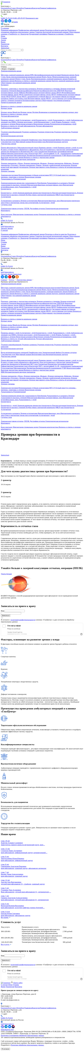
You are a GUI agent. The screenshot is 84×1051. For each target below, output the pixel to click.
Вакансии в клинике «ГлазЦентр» (61, 34)
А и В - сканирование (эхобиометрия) (69, 153)
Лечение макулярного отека (39, 167)
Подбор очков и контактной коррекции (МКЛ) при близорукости (50, 195)
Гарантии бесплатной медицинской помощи (52, 32)
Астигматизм (6, 197)
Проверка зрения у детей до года (70, 148)
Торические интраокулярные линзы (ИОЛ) (40, 95)
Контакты (4, 46)
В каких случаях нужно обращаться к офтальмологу (20, 150)
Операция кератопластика (49, 214)
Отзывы (4, 38)
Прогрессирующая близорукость (64, 193)
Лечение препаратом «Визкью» (36, 163)
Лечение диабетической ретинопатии (56, 165)
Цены (3, 36)
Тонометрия (43, 151)
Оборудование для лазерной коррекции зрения (18, 83)
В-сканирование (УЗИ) (58, 155)
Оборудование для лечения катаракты (56, 100)
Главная (4, 280)
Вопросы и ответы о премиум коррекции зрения (19, 106)
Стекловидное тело (8, 142)
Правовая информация (9, 30)
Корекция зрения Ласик (70, 75)
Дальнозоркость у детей (62, 120)
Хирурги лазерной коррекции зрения (65, 81)
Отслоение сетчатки (69, 140)
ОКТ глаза (34, 151)
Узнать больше (6, 574)
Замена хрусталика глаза (18, 98)
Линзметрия (31, 155)
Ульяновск (28, 8)
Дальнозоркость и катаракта (57, 183)
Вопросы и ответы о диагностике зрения (39, 157)
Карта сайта (17, 983)
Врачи (3, 42)
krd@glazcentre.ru (7, 226)
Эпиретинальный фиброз (52, 140)
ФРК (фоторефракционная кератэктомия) (45, 75)
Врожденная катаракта (24, 124)
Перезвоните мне (31, 18)
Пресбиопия (42, 183)
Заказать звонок (7, 228)
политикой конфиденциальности (23, 620)
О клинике (5, 28)
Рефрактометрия (7, 153)
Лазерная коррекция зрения (11, 71)
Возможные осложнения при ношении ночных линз (58, 112)
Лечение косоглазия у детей (27, 122)
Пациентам (5, 44)
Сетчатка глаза (6, 205)
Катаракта (4, 85)
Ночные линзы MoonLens (10, 112)
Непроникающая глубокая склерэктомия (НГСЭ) (36, 175)
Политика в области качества (56, 30)
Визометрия (25, 151)
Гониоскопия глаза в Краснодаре (26, 153)
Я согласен (5, 1049)
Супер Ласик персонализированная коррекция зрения (21, 77)
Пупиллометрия (7, 155)
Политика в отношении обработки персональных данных (22, 1035)
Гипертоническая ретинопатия (57, 208)
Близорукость (6, 189)
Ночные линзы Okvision (29, 112)
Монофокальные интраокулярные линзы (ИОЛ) (43, 93)
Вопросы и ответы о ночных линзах (14, 114)
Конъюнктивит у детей (47, 122)
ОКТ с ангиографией (46, 153)
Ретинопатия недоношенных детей (63, 124)
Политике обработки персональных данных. (27, 1045)
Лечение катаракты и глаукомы (48, 89)
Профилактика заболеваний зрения (31, 30)
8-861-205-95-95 (19, 18)
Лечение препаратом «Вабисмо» (60, 163)
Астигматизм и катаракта (10, 201)
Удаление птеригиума (45, 132)
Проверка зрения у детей (10, 120)
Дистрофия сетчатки (38, 208)
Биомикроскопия (42, 155)
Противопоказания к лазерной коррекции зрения (49, 79)
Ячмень (59, 122)
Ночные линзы (6, 108)
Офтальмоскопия (19, 155)
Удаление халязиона (29, 132)
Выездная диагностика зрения (12, 157)
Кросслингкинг (7, 214)
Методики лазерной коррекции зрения (15, 75)
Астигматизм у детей (28, 120)
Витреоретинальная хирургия (12, 136)
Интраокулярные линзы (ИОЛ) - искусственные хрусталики (50, 98)
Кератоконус (5, 210)
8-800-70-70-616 (7, 18)
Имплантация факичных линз (49, 201)
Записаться (5, 48)
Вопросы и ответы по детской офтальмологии (18, 126)
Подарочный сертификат (38, 34)
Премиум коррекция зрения (11, 102)
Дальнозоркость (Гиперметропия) (13, 179)
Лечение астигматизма (29, 201)
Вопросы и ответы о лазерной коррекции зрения (33, 81)
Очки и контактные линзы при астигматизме (22, 203)
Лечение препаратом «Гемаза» (30, 165)
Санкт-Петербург (17, 8)
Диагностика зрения (8, 144)
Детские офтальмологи (44, 126)
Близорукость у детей (44, 120)
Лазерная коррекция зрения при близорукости (34, 193)
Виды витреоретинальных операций (15, 140)
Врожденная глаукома (41, 124)
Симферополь (51, 8)
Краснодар (36, 8)
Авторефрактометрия (65, 151)
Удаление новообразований (11, 132)
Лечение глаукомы (8, 171)
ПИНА (14, 122)
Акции (3, 40)
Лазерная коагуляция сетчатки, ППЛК (15, 208)
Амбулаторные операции (10, 128)
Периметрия (52, 151)
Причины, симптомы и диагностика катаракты (19, 89)
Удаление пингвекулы (62, 132)
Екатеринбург (6, 8)
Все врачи (5, 917)
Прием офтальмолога (9, 148)
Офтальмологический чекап (28, 148)
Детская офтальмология (10, 116)
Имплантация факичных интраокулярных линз (45, 185)
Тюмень (43, 8)
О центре (11, 69)
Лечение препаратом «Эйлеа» (12, 163)
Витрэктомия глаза (39, 142)
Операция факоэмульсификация (21, 91)
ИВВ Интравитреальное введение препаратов (18, 159)
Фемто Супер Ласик (23, 79)
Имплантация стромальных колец (26, 214)
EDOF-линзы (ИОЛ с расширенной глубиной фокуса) (31, 96)
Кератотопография (74, 155)
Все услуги (5, 944)
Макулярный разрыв (24, 142)
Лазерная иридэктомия (9, 175)
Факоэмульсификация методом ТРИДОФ (49, 91)
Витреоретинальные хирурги (57, 142)
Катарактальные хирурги (32, 100)
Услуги (4, 69)
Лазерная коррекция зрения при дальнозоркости (19, 183)
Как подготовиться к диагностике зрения (55, 150)
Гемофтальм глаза (35, 140)
